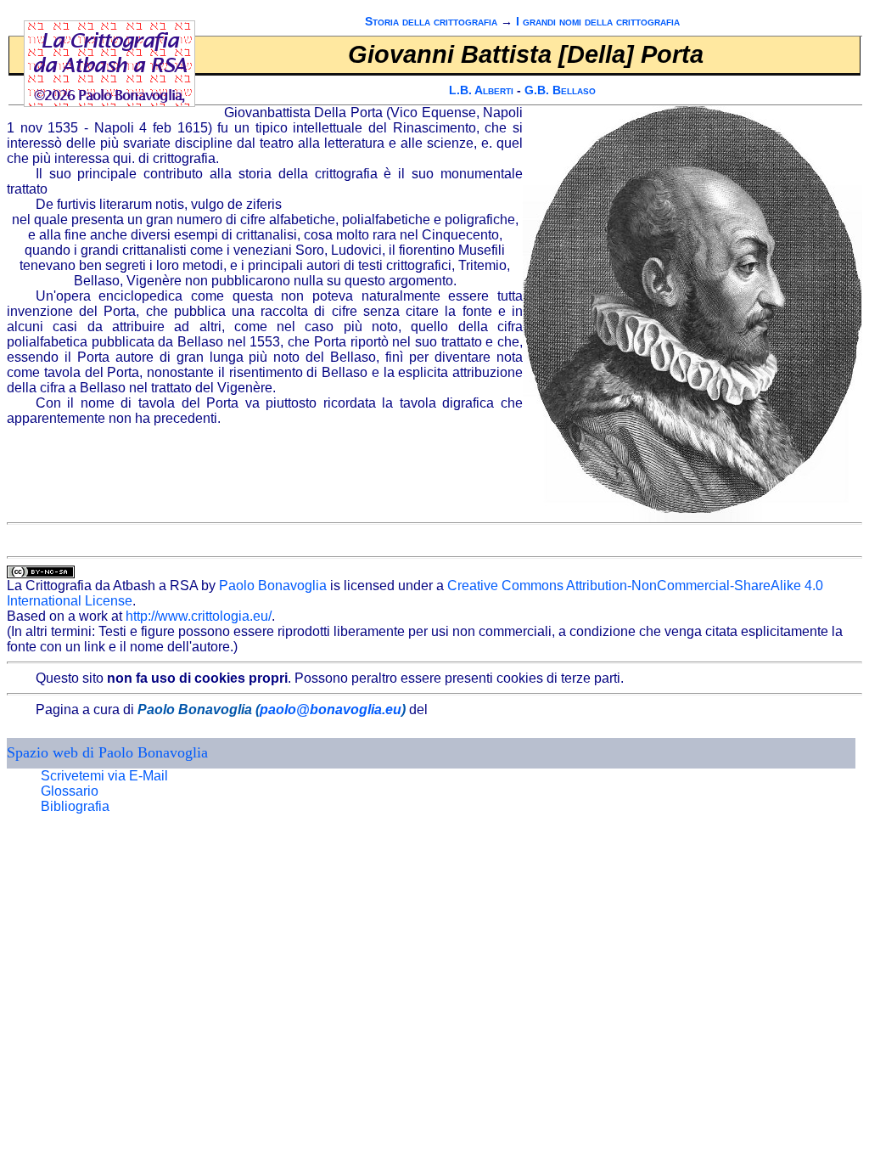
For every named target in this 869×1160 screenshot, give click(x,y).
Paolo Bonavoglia (273, 585)
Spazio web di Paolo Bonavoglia (107, 752)
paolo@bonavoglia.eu (330, 709)
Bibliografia (75, 806)
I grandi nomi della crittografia (598, 21)
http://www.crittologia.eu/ (199, 616)
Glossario (69, 791)
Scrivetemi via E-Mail (104, 776)
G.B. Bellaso (560, 90)
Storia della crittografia (431, 21)
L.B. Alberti (481, 90)
